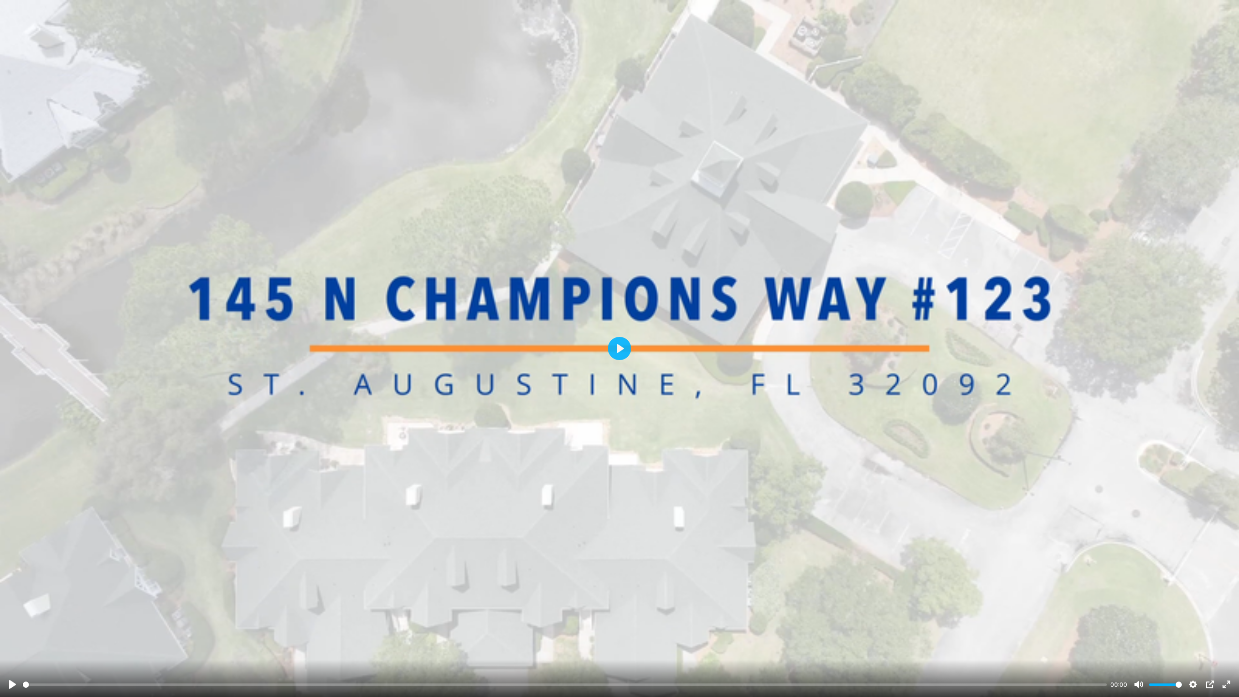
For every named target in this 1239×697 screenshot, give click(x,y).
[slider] (565, 684)
